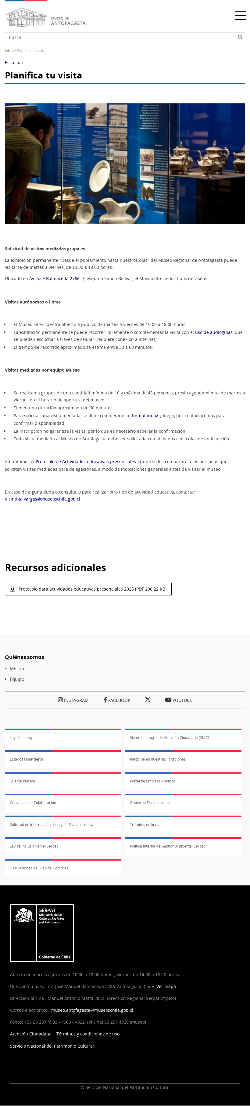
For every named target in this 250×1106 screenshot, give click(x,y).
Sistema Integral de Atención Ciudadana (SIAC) (169, 737)
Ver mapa (166, 986)
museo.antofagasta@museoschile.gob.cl (92, 1010)
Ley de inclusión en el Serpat (34, 846)
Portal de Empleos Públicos (153, 781)
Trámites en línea (144, 824)
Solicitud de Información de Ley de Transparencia (51, 824)
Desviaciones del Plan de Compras (39, 868)
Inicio (9, 50)
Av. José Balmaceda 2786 (54, 278)
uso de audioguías (214, 332)
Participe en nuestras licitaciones (158, 759)
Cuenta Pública (22, 781)
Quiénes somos (24, 657)
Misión (17, 668)
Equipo (17, 679)
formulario (142, 415)
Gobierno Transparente (150, 802)
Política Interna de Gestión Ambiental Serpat (167, 846)
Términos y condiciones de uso (88, 1034)
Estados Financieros (27, 759)
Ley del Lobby (21, 737)
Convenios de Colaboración (33, 802)
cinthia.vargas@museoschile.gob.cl (44, 499)
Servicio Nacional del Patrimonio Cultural (52, 1046)
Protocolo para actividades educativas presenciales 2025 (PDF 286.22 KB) (91, 589)
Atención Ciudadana (31, 1034)
